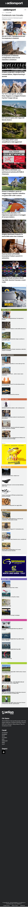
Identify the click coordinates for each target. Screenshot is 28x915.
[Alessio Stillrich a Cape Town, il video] (14, 584)
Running (4, 734)
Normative (22, 905)
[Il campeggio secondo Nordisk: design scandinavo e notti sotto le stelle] (14, 335)
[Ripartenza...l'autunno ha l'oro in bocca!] (14, 390)
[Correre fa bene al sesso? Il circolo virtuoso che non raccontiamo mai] (14, 380)
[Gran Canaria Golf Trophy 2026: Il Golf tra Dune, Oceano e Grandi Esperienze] (14, 668)
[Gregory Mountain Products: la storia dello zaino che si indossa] (14, 325)
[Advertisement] (14, 773)
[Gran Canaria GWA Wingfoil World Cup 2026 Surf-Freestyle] (14, 625)
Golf (3, 744)
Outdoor (4, 732)
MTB (3, 739)
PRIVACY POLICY (15, 905)
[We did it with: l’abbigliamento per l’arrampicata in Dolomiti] (14, 314)
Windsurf (5, 741)
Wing (3, 742)
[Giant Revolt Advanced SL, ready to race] (14, 472)
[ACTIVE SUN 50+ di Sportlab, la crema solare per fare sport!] (14, 360)
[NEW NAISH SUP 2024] (14, 602)
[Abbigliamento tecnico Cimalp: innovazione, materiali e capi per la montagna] (14, 345)
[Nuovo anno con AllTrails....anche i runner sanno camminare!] (14, 370)
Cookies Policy (6, 905)
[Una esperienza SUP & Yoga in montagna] (14, 611)
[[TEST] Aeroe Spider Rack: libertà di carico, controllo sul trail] (14, 535)
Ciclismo (4, 737)
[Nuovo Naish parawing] (14, 654)
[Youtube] (3, 752)
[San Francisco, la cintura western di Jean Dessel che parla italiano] (14, 413)
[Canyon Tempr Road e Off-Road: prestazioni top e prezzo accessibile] (14, 491)
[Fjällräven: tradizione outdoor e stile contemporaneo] (14, 404)
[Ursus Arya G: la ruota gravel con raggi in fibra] (14, 501)
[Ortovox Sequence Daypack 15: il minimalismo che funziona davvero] (14, 525)
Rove (3, 736)
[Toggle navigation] (25, 9)
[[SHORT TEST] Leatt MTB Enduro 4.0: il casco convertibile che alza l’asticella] (14, 546)
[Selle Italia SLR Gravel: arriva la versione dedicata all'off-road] (14, 481)
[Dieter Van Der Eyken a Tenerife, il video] (14, 593)
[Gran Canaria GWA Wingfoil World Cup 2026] (14, 645)
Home (3, 12)
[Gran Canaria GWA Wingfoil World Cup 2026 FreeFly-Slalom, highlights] (14, 635)
